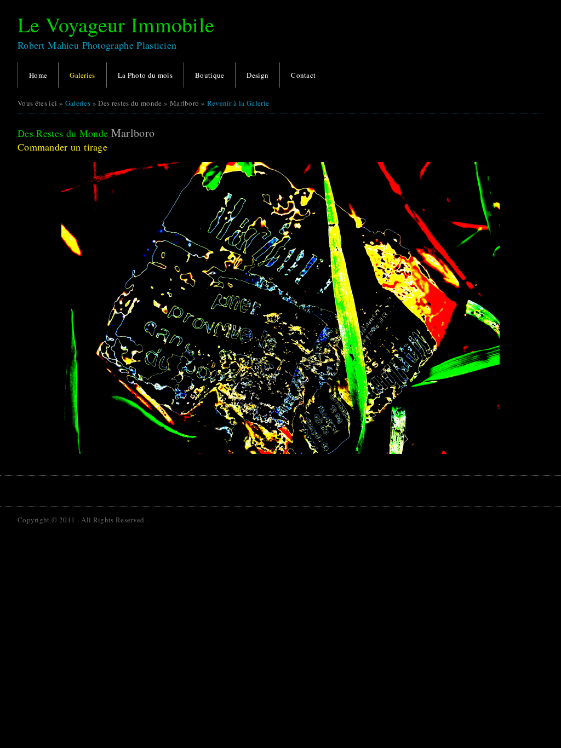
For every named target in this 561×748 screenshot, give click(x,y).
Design (257, 75)
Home (38, 75)
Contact (303, 75)
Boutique (209, 75)
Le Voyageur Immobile (116, 24)
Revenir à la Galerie (238, 103)
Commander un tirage (62, 146)
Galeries (82, 75)
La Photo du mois (145, 75)
